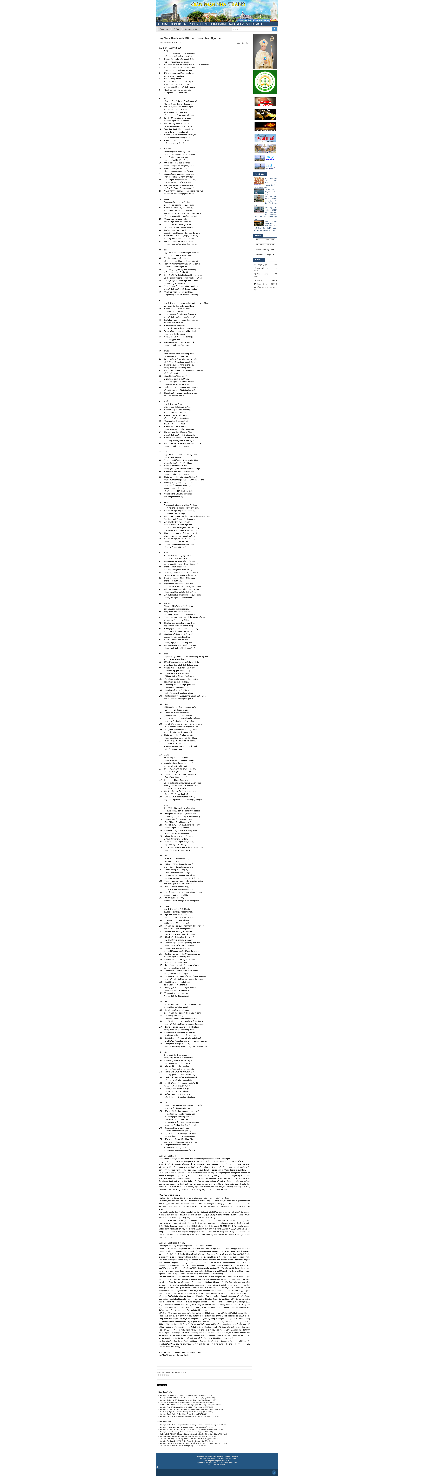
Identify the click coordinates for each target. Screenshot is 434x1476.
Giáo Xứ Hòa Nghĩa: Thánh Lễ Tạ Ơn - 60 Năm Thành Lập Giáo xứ (265, 200)
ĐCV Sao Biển (176, 24)
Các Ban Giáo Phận (219, 24)
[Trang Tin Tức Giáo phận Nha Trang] (217, 11)
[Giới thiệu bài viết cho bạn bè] (238, 43)
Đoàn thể (204, 24)
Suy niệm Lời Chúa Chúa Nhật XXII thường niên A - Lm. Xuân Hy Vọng (265, 182)
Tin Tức (165, 24)
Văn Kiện (250, 24)
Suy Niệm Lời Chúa (236, 24)
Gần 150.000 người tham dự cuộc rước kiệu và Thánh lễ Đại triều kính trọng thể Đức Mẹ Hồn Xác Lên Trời (265, 225)
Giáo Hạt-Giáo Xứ (191, 24)
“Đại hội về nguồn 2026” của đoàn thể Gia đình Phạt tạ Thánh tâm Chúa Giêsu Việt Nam (265, 213)
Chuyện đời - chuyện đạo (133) (271, 191)
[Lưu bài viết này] (247, 43)
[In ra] (243, 43)
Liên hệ (259, 24)
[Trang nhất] (158, 24)
